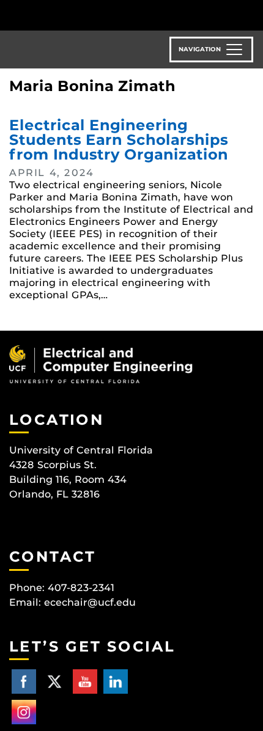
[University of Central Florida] (92, 15)
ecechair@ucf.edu (90, 602)
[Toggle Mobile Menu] (251, 14)
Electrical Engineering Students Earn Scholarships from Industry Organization (118, 139)
